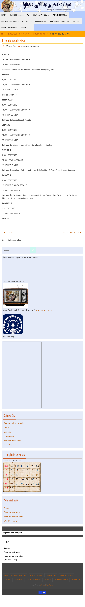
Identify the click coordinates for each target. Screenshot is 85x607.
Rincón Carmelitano (71, 231)
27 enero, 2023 (11, 46)
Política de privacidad (34, 572)
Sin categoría (34, 46)
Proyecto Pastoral (66, 567)
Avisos (9, 231)
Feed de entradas (12, 506)
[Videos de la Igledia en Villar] (43, 584)
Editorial (7, 428)
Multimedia (7, 572)
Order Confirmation (61, 572)
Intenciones (39, 33)
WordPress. (49, 577)
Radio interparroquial (18, 567)
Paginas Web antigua (12, 525)
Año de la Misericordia (14, 421)
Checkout (48, 572)
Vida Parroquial (51, 567)
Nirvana (42, 577)
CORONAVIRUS (19, 572)
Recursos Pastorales (18, 33)
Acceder (7, 502)
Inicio (6, 567)
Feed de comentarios (13, 510)
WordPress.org (10, 513)
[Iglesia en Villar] (40, 584)
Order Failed (76, 572)
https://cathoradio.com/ (46, 309)
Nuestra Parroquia (36, 567)
